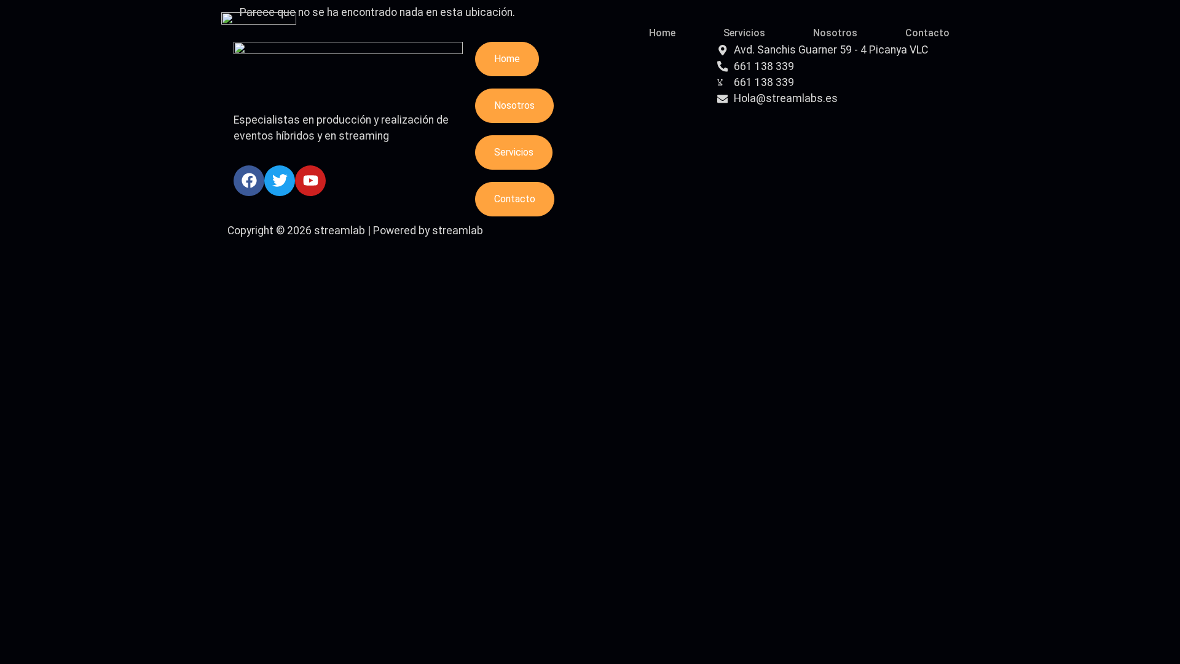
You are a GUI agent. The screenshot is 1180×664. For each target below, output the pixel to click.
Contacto (927, 33)
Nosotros (835, 33)
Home (662, 33)
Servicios (744, 33)
